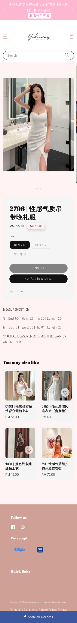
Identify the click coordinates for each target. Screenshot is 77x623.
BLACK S (19, 245)
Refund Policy (47, 609)
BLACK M (41, 245)
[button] (5, 36)
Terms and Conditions (23, 609)
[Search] (67, 55)
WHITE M (20, 254)
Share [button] (19, 291)
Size (12, 236)
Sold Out (38, 268)
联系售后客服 (40, 15)
